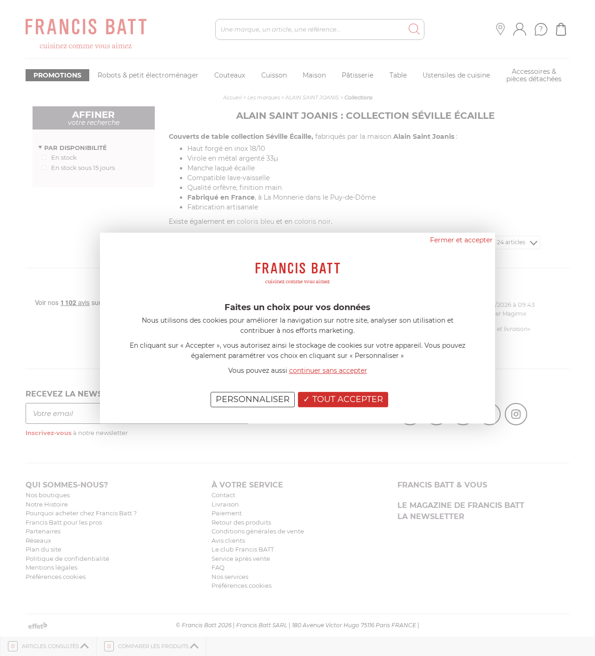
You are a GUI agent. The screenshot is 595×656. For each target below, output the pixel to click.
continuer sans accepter (328, 370)
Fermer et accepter (461, 240)
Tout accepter (346, 399)
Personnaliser (253, 399)
